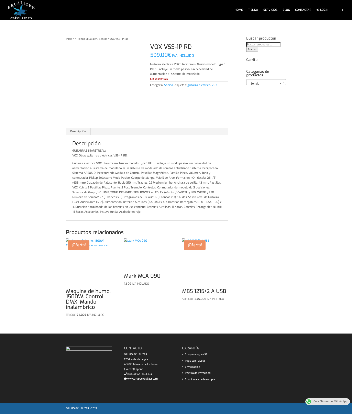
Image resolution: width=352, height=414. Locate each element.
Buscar (252, 49)
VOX (214, 85)
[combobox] (266, 82)
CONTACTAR (303, 10)
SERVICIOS (270, 10)
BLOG (286, 10)
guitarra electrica (198, 85)
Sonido (103, 39)
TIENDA (253, 10)
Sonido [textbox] (265, 84)
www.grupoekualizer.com (142, 378)
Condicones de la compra (200, 379)
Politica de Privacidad (198, 373)
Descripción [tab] (78, 131)
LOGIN (323, 10)
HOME (239, 10)
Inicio (69, 39)
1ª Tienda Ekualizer (85, 39)
